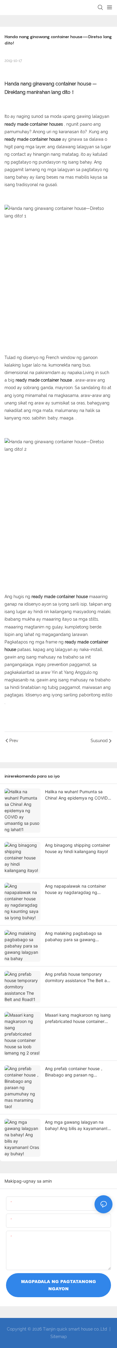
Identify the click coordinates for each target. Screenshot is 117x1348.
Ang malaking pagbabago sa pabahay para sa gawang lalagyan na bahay (73, 937)
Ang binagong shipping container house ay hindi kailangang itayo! (77, 848)
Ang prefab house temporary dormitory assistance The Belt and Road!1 (78, 978)
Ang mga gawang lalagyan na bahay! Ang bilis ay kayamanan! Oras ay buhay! (76, 1125)
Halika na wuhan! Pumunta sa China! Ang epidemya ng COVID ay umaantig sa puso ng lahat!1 (76, 795)
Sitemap (58, 1336)
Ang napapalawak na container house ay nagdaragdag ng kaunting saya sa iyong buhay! (75, 889)
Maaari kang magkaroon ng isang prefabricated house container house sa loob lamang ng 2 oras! (78, 1018)
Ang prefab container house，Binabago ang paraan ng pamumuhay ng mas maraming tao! (75, 1072)
